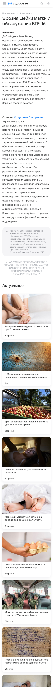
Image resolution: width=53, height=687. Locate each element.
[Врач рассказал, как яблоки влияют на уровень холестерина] (26, 411)
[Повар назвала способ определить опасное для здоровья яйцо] (26, 554)
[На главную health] (20, 3)
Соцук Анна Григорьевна (28, 117)
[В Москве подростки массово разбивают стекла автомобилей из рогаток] (26, 364)
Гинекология (25, 13)
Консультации (8, 13)
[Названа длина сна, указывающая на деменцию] (26, 459)
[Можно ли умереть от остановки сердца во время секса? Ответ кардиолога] (26, 506)
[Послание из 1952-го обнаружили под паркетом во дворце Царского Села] (26, 649)
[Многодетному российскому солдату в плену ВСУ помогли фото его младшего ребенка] (26, 602)
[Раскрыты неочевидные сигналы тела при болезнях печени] (26, 316)
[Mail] (10, 3)
